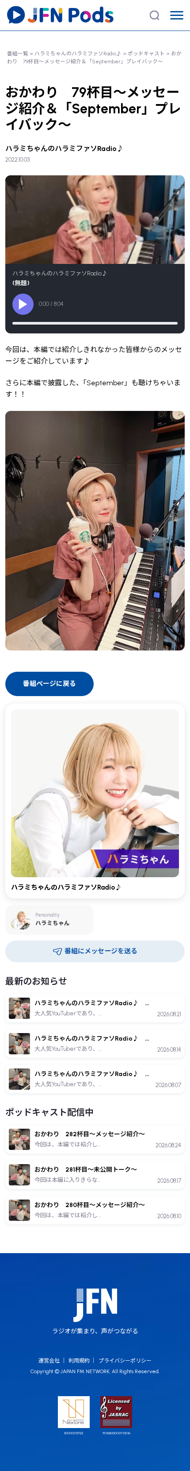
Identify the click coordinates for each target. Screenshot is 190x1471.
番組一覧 (17, 53)
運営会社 (49, 1361)
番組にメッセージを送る (101, 951)
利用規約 (79, 1361)
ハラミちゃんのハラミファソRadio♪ (78, 53)
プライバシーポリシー (125, 1361)
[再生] (23, 304)
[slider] (95, 323)
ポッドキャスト (146, 53)
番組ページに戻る (49, 684)
